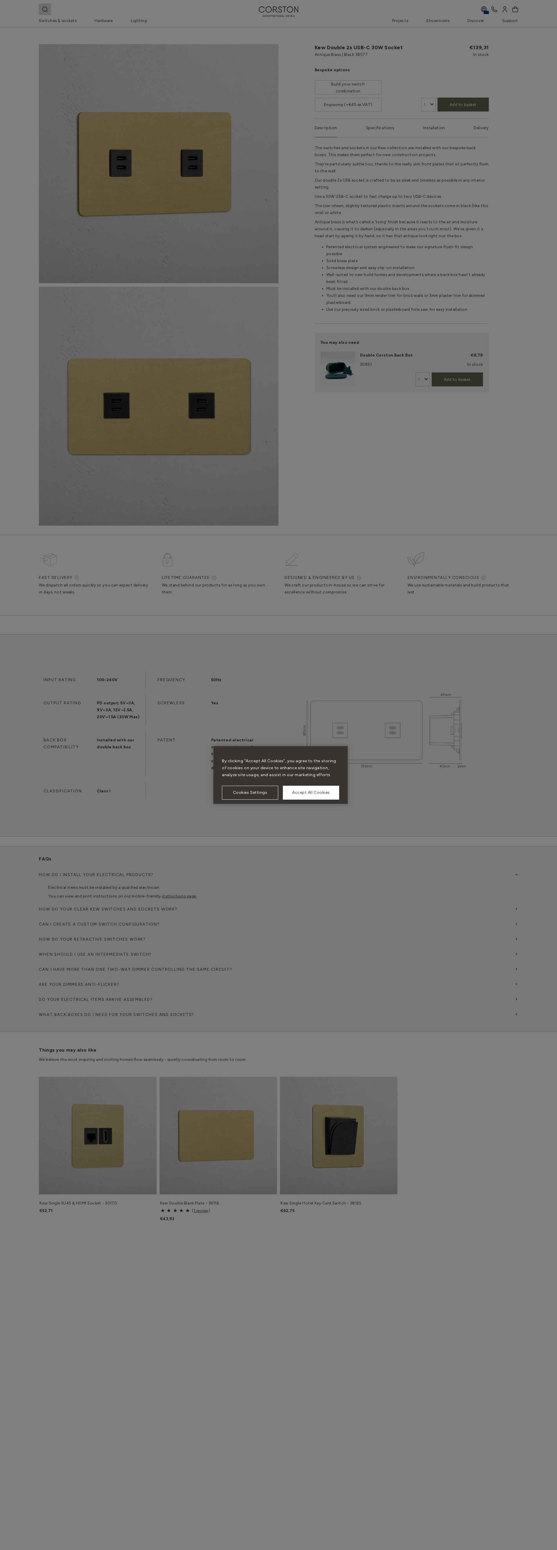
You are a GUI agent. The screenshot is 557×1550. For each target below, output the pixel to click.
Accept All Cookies (311, 792)
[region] (280, 775)
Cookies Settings (250, 792)
